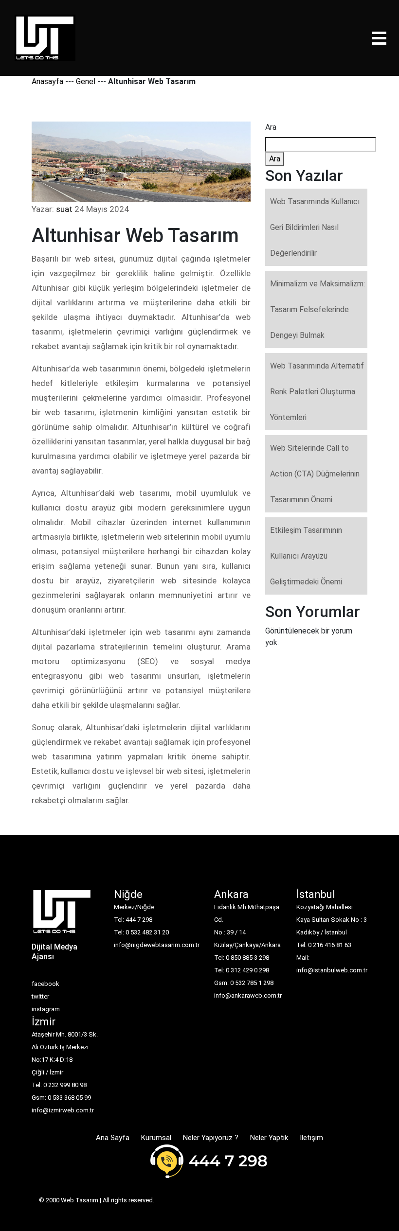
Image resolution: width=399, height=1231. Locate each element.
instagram (46, 1009)
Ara (270, 127)
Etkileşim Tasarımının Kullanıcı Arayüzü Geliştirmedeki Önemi (306, 556)
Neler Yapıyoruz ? (210, 1137)
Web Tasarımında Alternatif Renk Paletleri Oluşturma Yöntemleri (317, 391)
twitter (40, 996)
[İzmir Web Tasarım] (62, 914)
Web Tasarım (79, 1200)
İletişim (311, 1137)
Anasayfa (47, 81)
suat (64, 209)
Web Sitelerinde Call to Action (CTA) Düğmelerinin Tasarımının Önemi (315, 473)
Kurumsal (156, 1137)
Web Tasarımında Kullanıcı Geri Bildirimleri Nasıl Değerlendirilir (315, 227)
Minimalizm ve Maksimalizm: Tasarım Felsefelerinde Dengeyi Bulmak (317, 309)
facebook (45, 983)
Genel (85, 81)
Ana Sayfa (112, 1137)
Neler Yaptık (269, 1137)
